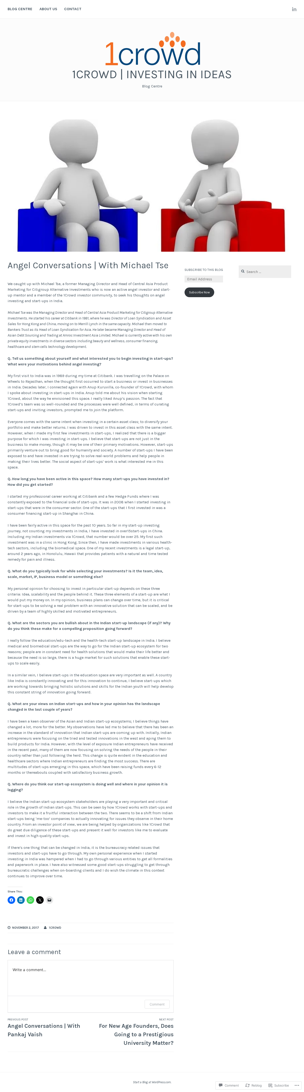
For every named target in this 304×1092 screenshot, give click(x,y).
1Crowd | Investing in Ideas (152, 74)
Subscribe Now (199, 292)
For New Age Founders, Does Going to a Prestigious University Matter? (136, 1032)
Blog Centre (20, 9)
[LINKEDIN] (294, 9)
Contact (72, 9)
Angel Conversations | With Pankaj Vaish (44, 1028)
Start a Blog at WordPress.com (152, 1082)
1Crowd (55, 927)
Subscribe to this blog (204, 270)
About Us (48, 9)
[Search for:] (265, 272)
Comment (157, 1004)
